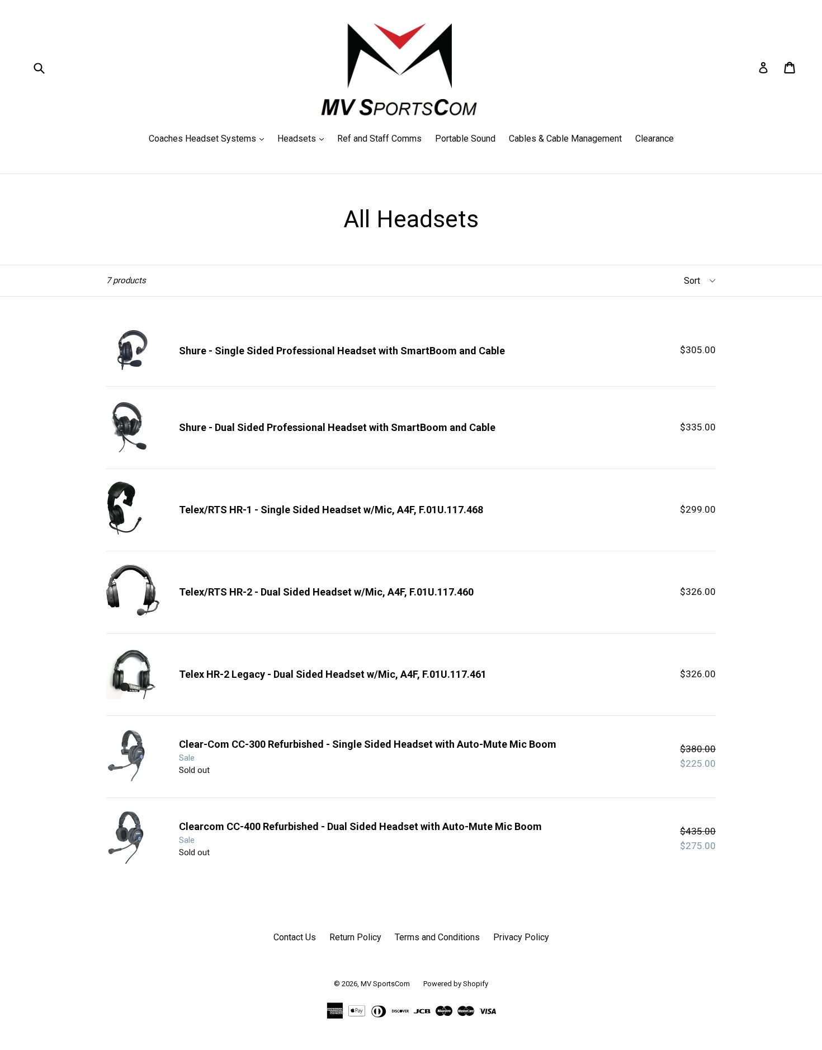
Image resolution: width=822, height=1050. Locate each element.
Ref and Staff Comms (379, 138)
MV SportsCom (385, 983)
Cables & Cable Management (565, 138)
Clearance (654, 138)
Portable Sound (465, 138)
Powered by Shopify (455, 983)
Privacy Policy (521, 937)
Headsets (303, 138)
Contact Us (294, 937)
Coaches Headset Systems (209, 138)
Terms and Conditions (437, 937)
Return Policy (355, 937)
